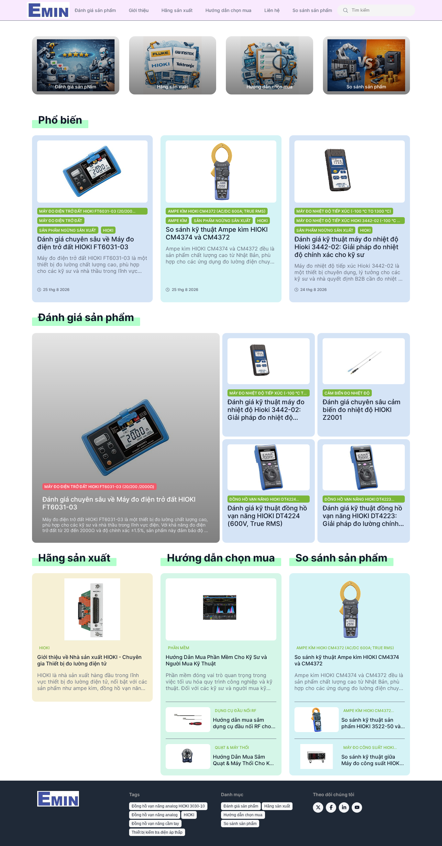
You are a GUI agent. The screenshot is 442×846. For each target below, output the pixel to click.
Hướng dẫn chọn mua (228, 10)
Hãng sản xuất (177, 10)
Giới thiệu (139, 10)
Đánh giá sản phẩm (95, 10)
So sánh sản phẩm (312, 10)
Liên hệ (272, 10)
